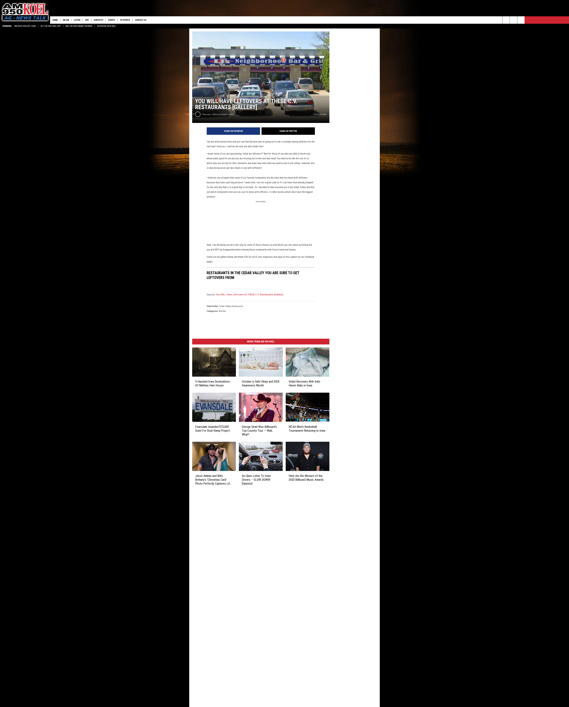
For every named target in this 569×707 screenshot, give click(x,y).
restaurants (237, 306)
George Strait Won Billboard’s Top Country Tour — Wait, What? (259, 430)
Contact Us (140, 20)
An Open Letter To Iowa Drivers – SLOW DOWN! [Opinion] (256, 479)
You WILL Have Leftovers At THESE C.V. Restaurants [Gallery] (249, 294)
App (87, 20)
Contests (98, 20)
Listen (77, 20)
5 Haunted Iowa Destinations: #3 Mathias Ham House (212, 383)
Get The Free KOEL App (51, 26)
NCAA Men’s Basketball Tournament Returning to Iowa (307, 428)
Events (111, 20)
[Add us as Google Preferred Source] (513, 20)
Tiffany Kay (206, 114)
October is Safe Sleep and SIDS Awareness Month (260, 383)
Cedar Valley (225, 306)
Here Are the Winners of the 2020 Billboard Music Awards (306, 477)
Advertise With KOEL (106, 26)
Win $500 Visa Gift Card (25, 26)
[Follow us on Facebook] (521, 20)
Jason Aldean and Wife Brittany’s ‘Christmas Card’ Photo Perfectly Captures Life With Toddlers (213, 479)
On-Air (66, 20)
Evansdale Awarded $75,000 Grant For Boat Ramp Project (212, 428)
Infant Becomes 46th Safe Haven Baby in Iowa (304, 383)
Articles (222, 311)
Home (55, 20)
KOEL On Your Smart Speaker (78, 26)
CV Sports (125, 20)
